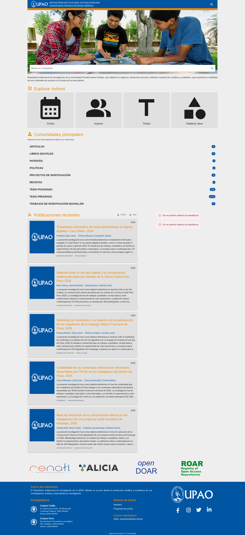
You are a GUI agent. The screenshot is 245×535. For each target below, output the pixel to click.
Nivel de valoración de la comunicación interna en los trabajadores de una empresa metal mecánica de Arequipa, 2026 (92, 419)
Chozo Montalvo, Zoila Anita (69, 380)
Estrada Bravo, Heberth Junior (98, 285)
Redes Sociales (81, 353)
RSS (134, 215)
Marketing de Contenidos (65, 353)
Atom (123, 215)
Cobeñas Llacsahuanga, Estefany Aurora (101, 428)
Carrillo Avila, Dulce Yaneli (69, 428)
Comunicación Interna (64, 448)
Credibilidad (61, 400)
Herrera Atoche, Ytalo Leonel (70, 333)
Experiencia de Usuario (83, 305)
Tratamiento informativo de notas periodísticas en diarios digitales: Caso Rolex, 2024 (95, 229)
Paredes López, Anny (66, 236)
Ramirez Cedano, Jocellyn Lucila (100, 333)
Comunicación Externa (64, 305)
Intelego (133, 533)
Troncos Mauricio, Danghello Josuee (94, 236)
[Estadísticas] (211, 4)
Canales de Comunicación (83, 448)
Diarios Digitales (80, 256)
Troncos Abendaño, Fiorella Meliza (100, 380)
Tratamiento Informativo (65, 256)
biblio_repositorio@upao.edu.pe (128, 519)
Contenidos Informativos (75, 400)
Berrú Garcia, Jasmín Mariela (70, 285)
